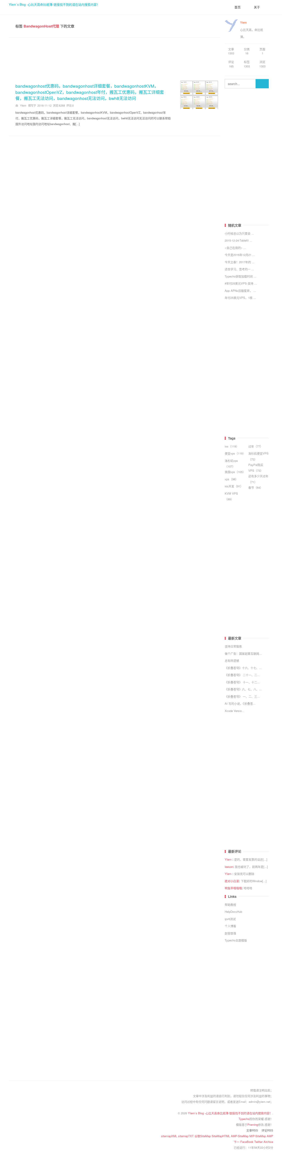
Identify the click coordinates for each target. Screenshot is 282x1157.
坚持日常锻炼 (233, 646)
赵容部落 (230, 933)
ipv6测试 (230, 919)
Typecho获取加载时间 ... (240, 276)
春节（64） (255, 487)
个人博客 (230, 926)
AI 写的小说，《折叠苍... (240, 703)
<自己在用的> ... (235, 248)
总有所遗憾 (232, 660)
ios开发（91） (234, 486)
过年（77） (255, 446)
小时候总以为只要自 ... (239, 233)
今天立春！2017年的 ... (239, 262)
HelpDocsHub (233, 911)
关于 (257, 7)
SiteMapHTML (221, 1136)
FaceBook (247, 1142)
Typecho (244, 1119)
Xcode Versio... (234, 711)
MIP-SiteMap (258, 1136)
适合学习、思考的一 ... (239, 269)
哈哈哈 (248, 888)
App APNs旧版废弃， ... (240, 290)
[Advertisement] (114, 57)
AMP (270, 1136)
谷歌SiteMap (203, 1136)
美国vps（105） (235, 472)
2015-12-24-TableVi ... (238, 240)
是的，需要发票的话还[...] (250, 859)
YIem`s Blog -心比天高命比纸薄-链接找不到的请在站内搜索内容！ (54, 4)
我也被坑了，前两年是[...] (251, 867)
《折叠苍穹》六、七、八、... (243, 689)
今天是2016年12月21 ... (240, 255)
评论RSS (267, 1130)
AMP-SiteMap (240, 1136)
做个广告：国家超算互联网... (243, 653)
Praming (252, 1124)
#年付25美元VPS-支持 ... (241, 283)
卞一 (237, 1142)
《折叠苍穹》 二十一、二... (242, 675)
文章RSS (252, 1130)
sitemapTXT (186, 1136)
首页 (237, 7)
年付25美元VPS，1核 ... (240, 298)
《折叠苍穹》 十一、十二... (242, 682)
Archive (268, 1142)
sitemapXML (169, 1136)
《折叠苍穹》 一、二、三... (242, 696)
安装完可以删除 (244, 874)
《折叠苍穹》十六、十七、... (243, 668)
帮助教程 (230, 904)
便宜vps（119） (235, 453)
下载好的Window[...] (254, 881)
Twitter (258, 1142)
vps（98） (231, 479)
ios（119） (232, 446)
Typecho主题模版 (236, 940)
